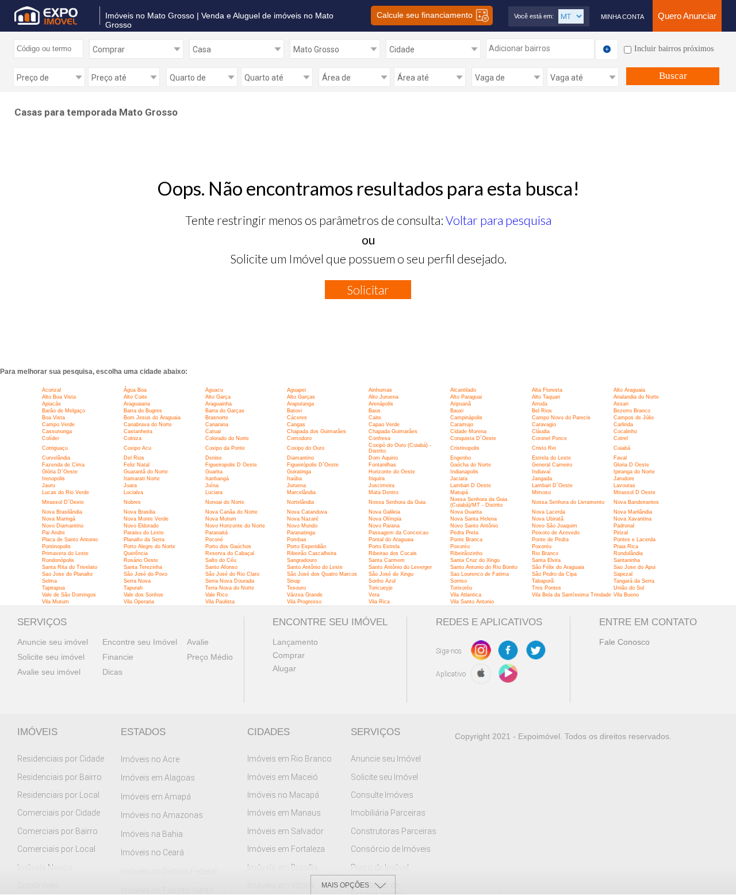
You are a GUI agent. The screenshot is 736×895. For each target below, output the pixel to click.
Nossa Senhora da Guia (397, 502)
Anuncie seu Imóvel (386, 758)
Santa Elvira (546, 560)
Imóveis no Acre (150, 759)
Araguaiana (137, 404)
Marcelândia (301, 492)
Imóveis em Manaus (284, 812)
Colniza (132, 438)
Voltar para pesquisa (498, 220)
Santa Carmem (387, 560)
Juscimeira (381, 485)
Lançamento (295, 642)
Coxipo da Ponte (225, 448)
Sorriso (458, 581)
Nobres (132, 502)
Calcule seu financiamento (426, 15)
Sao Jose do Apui (635, 567)
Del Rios (134, 458)
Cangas (296, 424)
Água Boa (135, 390)
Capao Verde (384, 424)
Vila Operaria (139, 602)
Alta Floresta (547, 390)
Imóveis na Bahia (152, 834)
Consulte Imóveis (382, 795)
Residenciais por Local (58, 795)
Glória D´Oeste (60, 472)
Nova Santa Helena (473, 519)
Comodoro (299, 438)
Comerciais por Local (56, 849)
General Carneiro (552, 465)
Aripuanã (460, 404)
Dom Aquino (383, 458)
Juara (130, 485)
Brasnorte (216, 417)
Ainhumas (380, 390)
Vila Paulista (220, 602)
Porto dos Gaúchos (228, 546)
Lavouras (624, 485)
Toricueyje (381, 588)
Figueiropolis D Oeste (231, 465)
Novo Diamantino (62, 526)
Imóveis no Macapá (283, 795)
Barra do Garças (224, 411)
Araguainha (218, 404)
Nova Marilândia (633, 512)
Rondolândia (628, 553)
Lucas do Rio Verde (65, 492)
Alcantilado (463, 390)
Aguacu (214, 390)
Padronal (624, 526)
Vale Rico (216, 595)
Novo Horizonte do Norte (235, 526)
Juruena (296, 485)
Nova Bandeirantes (636, 502)
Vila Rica (379, 602)
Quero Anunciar (687, 16)
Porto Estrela (384, 546)
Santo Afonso (221, 567)
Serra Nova (137, 581)
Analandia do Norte (636, 397)
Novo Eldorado (141, 526)
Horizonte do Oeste (392, 472)
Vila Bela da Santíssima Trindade (571, 595)
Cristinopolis (465, 448)
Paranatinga (301, 533)
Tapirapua (53, 588)
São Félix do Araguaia (558, 567)
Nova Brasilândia (62, 512)
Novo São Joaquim (554, 526)
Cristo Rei (544, 448)
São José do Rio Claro (232, 574)
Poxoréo (460, 546)
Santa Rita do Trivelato (69, 567)
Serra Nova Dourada (229, 581)
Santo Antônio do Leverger (400, 567)
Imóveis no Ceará (152, 852)
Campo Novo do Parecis (561, 417)
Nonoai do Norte (224, 502)
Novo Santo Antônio (474, 526)
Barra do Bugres (143, 411)
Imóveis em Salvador (285, 831)
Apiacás (51, 404)
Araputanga (300, 404)
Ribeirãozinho (466, 553)
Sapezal (623, 574)
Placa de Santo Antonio (70, 539)
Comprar (289, 655)
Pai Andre (53, 533)
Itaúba (294, 478)
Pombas (296, 539)
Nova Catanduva (307, 512)
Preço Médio (210, 656)
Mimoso (541, 492)
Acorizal (51, 390)
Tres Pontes (546, 588)
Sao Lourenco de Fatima (479, 574)
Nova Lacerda (548, 512)
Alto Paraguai (466, 397)
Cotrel (621, 438)
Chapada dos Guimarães (316, 431)
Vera (374, 595)
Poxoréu (541, 546)
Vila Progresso (304, 602)
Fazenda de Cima (63, 465)
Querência (136, 553)
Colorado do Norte (227, 438)
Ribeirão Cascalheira (311, 553)
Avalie (198, 642)
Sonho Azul (382, 581)
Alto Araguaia (629, 390)
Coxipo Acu (137, 448)
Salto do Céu (220, 560)
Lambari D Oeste (470, 485)
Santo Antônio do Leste (315, 567)
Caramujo (461, 424)
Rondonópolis (58, 560)
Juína (211, 485)
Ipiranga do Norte (634, 472)
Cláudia (541, 431)
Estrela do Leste (551, 458)
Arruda (539, 404)
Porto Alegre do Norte (149, 546)
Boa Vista (53, 417)
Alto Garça (218, 397)
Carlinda (623, 424)
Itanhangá (217, 478)
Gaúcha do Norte (470, 465)
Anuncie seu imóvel (52, 642)
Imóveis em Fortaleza (286, 849)
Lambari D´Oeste (552, 485)
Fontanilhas (382, 465)
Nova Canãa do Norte (231, 512)
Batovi (294, 411)
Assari (621, 404)
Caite (375, 417)
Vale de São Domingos (69, 595)
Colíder (50, 438)
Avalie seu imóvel (48, 671)
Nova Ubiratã (548, 519)
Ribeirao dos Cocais (393, 553)
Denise (213, 458)
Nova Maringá (58, 519)
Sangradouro (302, 560)
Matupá (459, 492)
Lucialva (133, 492)
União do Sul (629, 588)
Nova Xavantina (632, 519)
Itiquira (377, 478)
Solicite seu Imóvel (384, 777)
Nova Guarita (466, 512)
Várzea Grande (305, 595)
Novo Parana (384, 526)
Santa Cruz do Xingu (475, 560)
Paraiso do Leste (144, 533)
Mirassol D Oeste (635, 492)
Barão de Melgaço (63, 411)
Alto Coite (135, 397)
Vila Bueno (626, 595)
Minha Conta (622, 16)
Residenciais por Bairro (59, 777)
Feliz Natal (137, 465)
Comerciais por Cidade (58, 812)
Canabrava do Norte (148, 424)
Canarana (216, 424)
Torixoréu (461, 588)
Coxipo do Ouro (305, 448)
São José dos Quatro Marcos (322, 574)
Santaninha (627, 560)
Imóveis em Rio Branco (289, 758)
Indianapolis (464, 472)
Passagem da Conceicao (398, 533)
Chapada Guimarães (393, 431)
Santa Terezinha (143, 567)
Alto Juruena (383, 397)
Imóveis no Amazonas (162, 815)
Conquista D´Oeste (473, 438)
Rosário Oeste (141, 560)
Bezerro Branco (632, 411)
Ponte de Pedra (550, 539)
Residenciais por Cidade (60, 758)
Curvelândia (56, 458)
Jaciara (458, 478)
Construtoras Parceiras (393, 831)
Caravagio (544, 424)
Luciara (214, 492)
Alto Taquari (546, 397)
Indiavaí (541, 472)
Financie (117, 656)
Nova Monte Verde (146, 519)
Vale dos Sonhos (143, 595)
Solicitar (368, 289)
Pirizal (621, 533)
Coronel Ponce (549, 438)
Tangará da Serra (634, 581)
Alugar (284, 668)
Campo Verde (58, 424)
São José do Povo (145, 574)
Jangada (542, 478)
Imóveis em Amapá (156, 796)
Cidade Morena (468, 431)
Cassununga (57, 431)
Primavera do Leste (65, 553)
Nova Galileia (384, 512)
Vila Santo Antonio (472, 602)
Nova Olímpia (385, 519)
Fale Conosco (624, 642)
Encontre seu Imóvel (139, 642)
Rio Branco (545, 553)
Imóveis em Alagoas (158, 777)
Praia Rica (626, 546)
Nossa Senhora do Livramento (568, 502)
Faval (620, 458)
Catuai (213, 431)
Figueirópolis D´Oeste (313, 465)
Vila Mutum (55, 602)
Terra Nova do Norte (229, 588)
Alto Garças (301, 397)
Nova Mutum (220, 519)
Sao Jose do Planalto (67, 574)
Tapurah (133, 588)
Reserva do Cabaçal (229, 553)
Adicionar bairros (519, 48)
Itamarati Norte (142, 478)
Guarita (214, 472)
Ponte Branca (466, 539)
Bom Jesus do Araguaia (152, 417)
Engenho (460, 458)
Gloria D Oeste (631, 465)
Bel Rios (542, 411)
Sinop (293, 581)
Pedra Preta (464, 533)
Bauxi (456, 411)
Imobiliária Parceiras (388, 812)
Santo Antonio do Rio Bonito (484, 567)
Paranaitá (216, 533)
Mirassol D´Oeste (63, 502)
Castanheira (138, 431)
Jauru (48, 485)
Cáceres (297, 417)
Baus (375, 411)
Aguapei (296, 390)
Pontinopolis (56, 546)
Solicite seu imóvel (51, 656)
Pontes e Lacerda (635, 539)
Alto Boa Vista (59, 397)
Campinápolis (466, 417)
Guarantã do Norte (146, 472)
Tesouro (296, 588)
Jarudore (624, 478)
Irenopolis (53, 478)
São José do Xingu (391, 574)
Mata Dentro (383, 492)
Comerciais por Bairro (57, 831)
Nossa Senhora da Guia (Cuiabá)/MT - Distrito (478, 502)
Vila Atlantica (465, 595)
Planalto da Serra (144, 539)
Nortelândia (300, 502)
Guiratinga (299, 472)
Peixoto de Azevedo (556, 533)
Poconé (214, 539)
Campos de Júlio (634, 417)
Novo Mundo (302, 526)
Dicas (112, 671)
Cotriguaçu (55, 448)
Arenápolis (381, 404)
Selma (49, 581)
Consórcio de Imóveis (391, 849)
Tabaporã (543, 581)
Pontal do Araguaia (391, 539)
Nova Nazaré (303, 519)
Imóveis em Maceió (282, 777)
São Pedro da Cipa (554, 574)
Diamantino (300, 458)
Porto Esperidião (306, 546)
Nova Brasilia (139, 512)
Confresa (379, 438)
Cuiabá (622, 448)
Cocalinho (625, 431)
